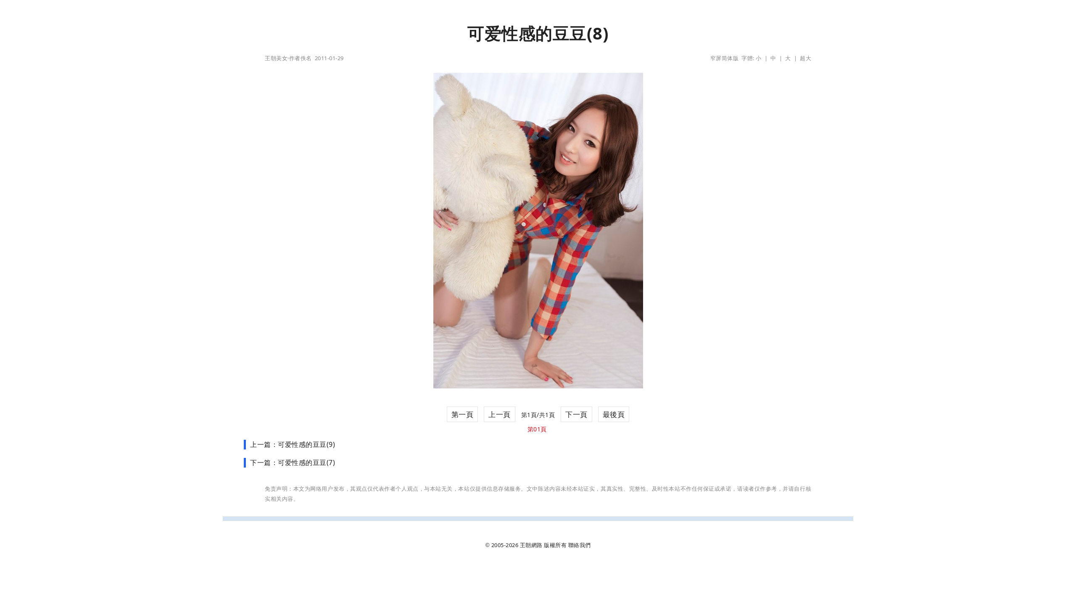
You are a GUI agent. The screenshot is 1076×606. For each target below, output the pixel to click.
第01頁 (537, 429)
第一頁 (462, 414)
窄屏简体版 (724, 58)
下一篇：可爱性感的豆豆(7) (292, 462)
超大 (805, 58)
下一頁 (576, 414)
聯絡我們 (579, 545)
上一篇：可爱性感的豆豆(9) (292, 444)
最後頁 (614, 414)
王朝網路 (531, 545)
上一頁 (499, 414)
